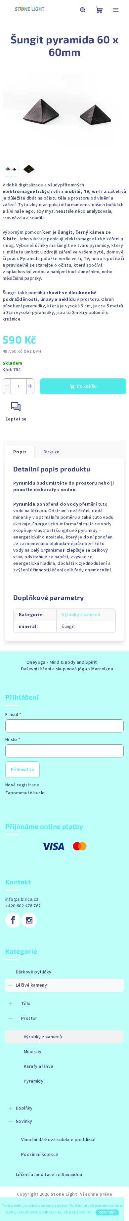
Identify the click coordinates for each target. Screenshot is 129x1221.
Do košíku (87, 386)
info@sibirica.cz (21, 899)
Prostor (29, 1018)
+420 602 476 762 (23, 906)
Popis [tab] (19, 452)
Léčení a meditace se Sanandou (49, 1174)
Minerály (32, 1051)
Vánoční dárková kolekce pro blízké (58, 1140)
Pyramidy (33, 1081)
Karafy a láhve (39, 1066)
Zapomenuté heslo (25, 793)
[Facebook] (13, 920)
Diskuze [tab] (52, 452)
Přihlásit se (22, 769)
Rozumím (107, 1212)
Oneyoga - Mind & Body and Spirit (61, 662)
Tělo (26, 1003)
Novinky (24, 1121)
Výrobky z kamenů (81, 614)
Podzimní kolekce (39, 1154)
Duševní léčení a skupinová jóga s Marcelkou (67, 669)
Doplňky (24, 1108)
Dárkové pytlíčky (33, 972)
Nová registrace (22, 785)
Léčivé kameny (31, 985)
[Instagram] (29, 920)
